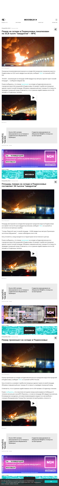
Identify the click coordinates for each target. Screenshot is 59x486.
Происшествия (14, 28)
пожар (10, 145)
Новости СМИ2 (5, 169)
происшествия (5, 145)
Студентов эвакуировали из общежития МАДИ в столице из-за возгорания (42, 133)
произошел (25, 84)
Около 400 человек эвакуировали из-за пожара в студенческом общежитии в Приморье (18, 134)
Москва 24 (29, 20)
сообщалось (10, 392)
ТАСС (41, 73)
